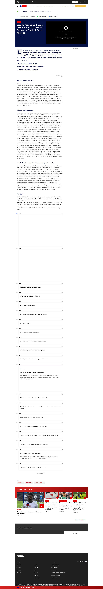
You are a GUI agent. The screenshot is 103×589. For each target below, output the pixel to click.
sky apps (36, 567)
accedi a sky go (80, 561)
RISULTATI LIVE (39, 6)
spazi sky (36, 575)
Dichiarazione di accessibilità (59, 572)
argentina (29, 482)
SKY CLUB (64, 6)
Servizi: (35, 561)
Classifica (36, 11)
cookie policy (55, 567)
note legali (54, 570)
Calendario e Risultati (45, 11)
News (31, 11)
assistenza (75, 584)
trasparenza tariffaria (69, 584)
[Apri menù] (17, 6)
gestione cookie (55, 564)
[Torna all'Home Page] (23, 6)
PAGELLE (53, 6)
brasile (20, 482)
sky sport (18, 564)
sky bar (36, 572)
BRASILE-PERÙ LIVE (22, 60)
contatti (79, 584)
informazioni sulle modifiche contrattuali (55, 584)
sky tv (35, 564)
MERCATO (58, 6)
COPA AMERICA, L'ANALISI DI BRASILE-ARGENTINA (30, 67)
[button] (49, 587)
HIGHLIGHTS (47, 6)
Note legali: (54, 561)
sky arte (18, 572)
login (84, 1)
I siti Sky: (18, 561)
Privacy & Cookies (43, 584)
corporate (54, 578)
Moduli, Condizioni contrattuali (34, 584)
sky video (18, 570)
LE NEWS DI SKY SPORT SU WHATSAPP (27, 70)
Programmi (36, 578)
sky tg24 (18, 567)
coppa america (39, 482)
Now (35, 570)
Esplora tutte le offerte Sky (30, 1)
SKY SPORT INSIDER (80, 6)
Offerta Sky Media (56, 575)
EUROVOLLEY (71, 6)
